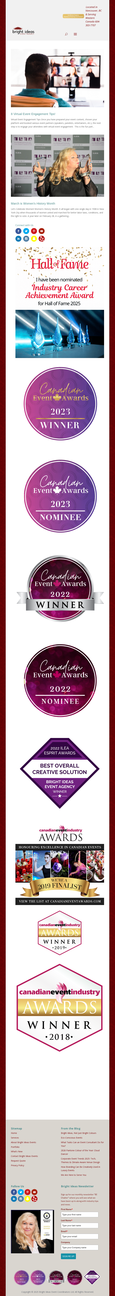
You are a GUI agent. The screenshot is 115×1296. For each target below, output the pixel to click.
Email (64, 1231)
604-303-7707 (93, 23)
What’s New (16, 1151)
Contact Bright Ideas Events (24, 1156)
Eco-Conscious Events (71, 1137)
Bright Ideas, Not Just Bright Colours (78, 1133)
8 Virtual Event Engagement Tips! (33, 114)
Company (65, 1242)
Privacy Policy (17, 1165)
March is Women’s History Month (33, 203)
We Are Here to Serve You (73, 1175)
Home (14, 1133)
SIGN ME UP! (68, 1256)
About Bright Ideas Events (23, 1142)
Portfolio (15, 1147)
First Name (67, 1209)
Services (15, 1137)
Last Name (66, 1220)
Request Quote (18, 1160)
